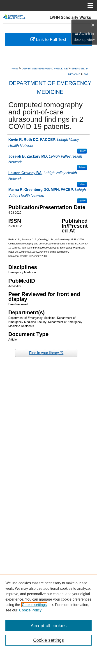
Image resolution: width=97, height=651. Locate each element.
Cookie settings (34, 605)
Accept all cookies (49, 625)
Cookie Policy (30, 610)
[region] (48, 613)
